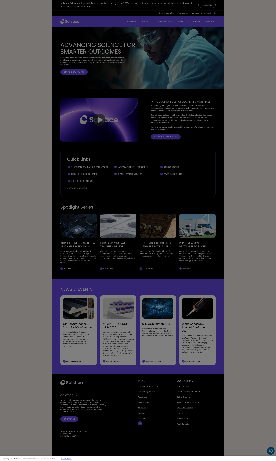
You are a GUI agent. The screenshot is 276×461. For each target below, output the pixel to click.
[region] (138, 458)
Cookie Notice (66, 459)
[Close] (272, 458)
